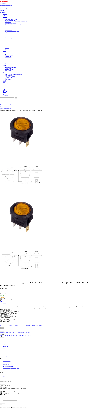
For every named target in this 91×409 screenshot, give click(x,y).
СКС (3, 72)
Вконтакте (4, 374)
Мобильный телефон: (4, 393)
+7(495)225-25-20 (6, 346)
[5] (4, 297)
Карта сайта (5, 362)
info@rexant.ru (5, 350)
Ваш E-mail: (2, 392)
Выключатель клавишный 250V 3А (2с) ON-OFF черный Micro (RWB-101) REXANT (15, 332)
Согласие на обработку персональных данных (11, 368)
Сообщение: (2, 394)
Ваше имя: (2, 391)
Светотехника (4, 65)
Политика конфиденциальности (8, 366)
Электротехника (5, 17)
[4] (3, 297)
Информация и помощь (7, 361)
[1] (0, 297)
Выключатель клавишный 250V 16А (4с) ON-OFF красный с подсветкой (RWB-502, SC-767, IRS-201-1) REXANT (20, 325)
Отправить (2, 403)
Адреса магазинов (6, 364)
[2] (1, 297)
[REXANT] (4, 1)
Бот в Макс (5, 356)
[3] (2, 297)
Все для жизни (4, 51)
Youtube (4, 376)
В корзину (2, 301)
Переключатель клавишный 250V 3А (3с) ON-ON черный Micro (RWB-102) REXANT (15, 335)
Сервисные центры (6, 369)
